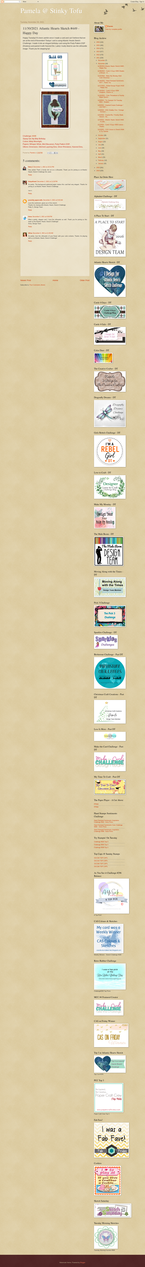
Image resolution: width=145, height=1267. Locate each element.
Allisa (30, 233)
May (99, 151)
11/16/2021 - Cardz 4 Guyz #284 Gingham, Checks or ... (108, 91)
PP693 (96, 804)
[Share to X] (53, 153)
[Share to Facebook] (55, 153)
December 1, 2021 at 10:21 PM (44, 167)
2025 (98, 45)
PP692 (96, 807)
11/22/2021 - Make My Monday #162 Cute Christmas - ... (110, 76)
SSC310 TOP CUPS (101, 861)
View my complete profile (113, 29)
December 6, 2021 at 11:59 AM (43, 233)
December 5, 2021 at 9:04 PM (42, 216)
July (99, 145)
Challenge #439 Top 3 (101, 847)
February (101, 160)
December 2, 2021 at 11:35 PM (47, 181)
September (102, 138)
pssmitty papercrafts (35, 200)
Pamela (110, 26)
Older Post (84, 280)
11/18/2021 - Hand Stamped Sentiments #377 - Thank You (111, 81)
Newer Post (25, 280)
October (101, 135)
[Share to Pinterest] (57, 153)
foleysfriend (32, 181)
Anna (30, 216)
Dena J (30, 167)
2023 (98, 51)
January (101, 163)
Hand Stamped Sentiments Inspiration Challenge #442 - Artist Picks (106, 821)
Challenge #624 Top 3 (101, 842)
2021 (98, 58)
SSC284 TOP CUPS (101, 866)
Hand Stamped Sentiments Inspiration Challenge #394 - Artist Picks (106, 830)
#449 (34, 136)
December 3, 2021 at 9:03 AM (53, 200)
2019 (98, 170)
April (100, 154)
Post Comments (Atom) (37, 285)
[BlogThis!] (50, 153)
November (101, 63)
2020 (98, 167)
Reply (30, 175)
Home (55, 280)
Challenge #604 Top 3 (101, 844)
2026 (98, 42)
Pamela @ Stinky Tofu (51, 10)
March (100, 157)
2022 (98, 55)
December (101, 60)
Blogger (82, 1262)
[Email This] (48, 153)
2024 (98, 48)
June (100, 148)
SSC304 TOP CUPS (101, 864)
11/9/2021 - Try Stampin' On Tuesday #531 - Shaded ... (110, 101)
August (100, 142)
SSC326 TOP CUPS (101, 858)
